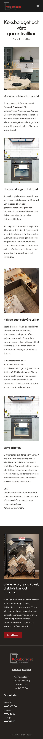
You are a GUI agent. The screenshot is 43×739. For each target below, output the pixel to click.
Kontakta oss (12, 635)
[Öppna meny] (37, 6)
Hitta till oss (21, 684)
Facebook (16, 669)
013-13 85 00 (21, 688)
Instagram (26, 669)
